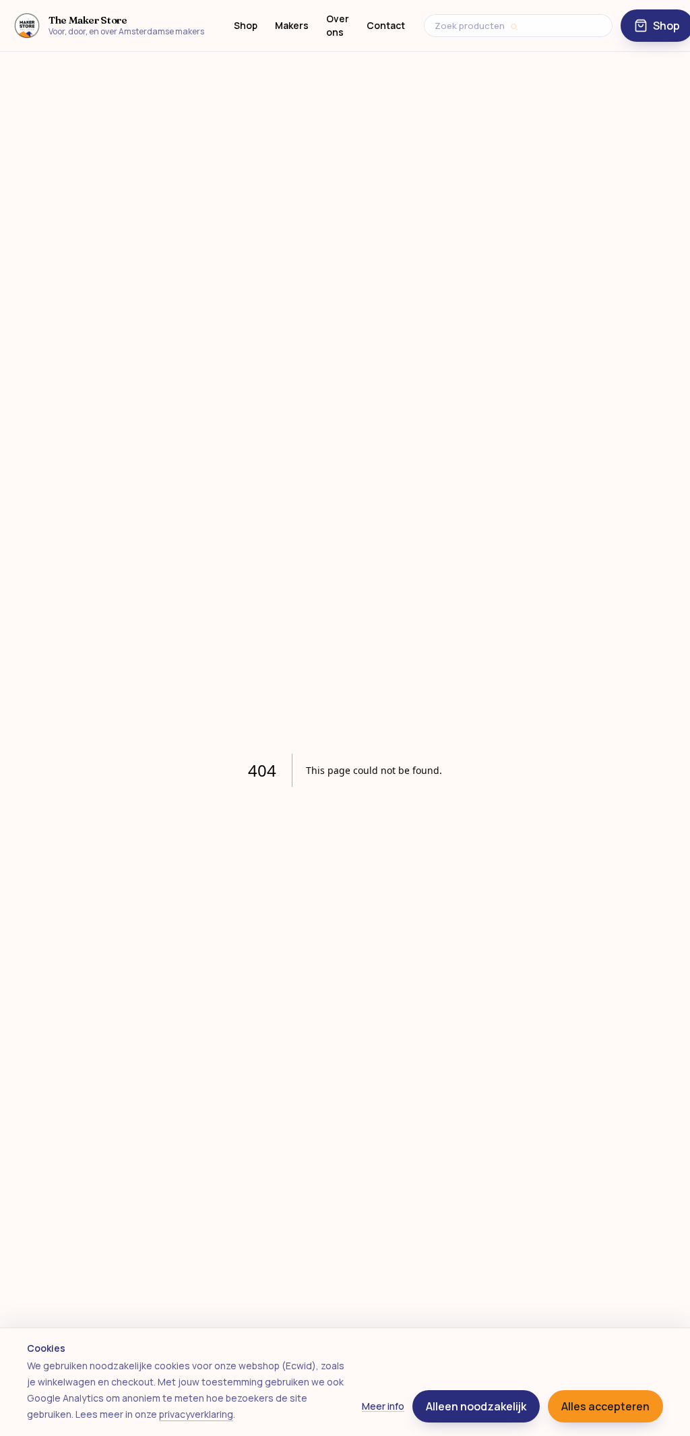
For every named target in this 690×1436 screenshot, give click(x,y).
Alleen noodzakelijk (476, 1406)
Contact (386, 25)
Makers (292, 25)
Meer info (383, 1406)
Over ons (337, 25)
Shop (245, 25)
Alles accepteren (605, 1406)
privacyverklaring (196, 1414)
